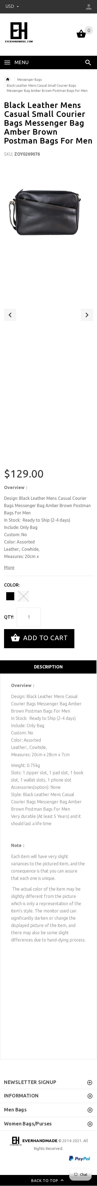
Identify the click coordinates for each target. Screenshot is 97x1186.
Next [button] (87, 315)
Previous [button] (10, 315)
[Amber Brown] (23, 596)
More (9, 567)
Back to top (45, 1180)
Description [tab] (48, 666)
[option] (48, 210)
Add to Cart (44, 638)
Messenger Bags (29, 79)
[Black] (10, 596)
